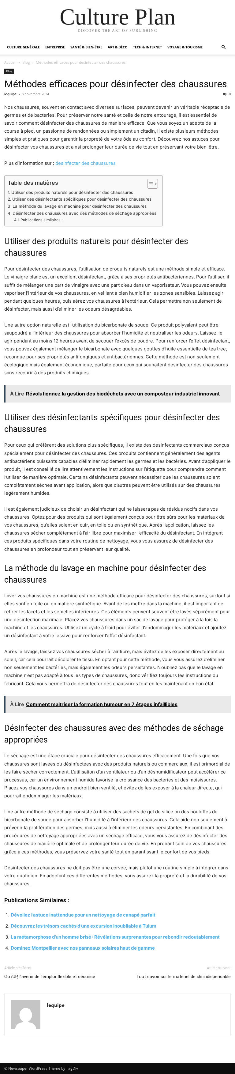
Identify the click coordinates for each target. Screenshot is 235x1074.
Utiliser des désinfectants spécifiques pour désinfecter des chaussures (81, 199)
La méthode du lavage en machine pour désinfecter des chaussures (80, 206)
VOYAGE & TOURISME (185, 47)
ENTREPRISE (55, 47)
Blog (26, 62)
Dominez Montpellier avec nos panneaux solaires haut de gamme (83, 948)
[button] (223, 47)
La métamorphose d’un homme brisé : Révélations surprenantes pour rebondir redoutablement (115, 937)
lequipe (10, 94)
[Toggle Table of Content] (149, 184)
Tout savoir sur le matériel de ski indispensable (183, 976)
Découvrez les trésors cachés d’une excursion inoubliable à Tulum (83, 926)
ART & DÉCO (118, 47)
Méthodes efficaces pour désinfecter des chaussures (115, 84)
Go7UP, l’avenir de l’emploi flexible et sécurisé (49, 976)
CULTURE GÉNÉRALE (23, 47)
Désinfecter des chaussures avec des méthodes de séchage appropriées (84, 213)
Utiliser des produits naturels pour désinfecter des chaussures (72, 192)
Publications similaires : (41, 219)
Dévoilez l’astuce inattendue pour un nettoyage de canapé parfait (83, 915)
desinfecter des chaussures (85, 163)
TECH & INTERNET (147, 47)
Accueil (10, 62)
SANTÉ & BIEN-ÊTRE (86, 47)
